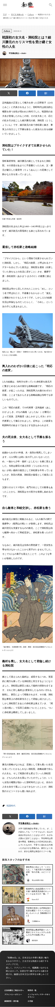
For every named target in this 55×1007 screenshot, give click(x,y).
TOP (5, 14)
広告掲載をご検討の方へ (14, 990)
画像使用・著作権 (11, 1001)
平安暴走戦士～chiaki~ (28, 823)
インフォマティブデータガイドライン (39, 995)
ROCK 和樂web (17, 14)
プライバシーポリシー (13, 994)
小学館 (30, 1001)
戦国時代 (11, 806)
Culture (31, 14)
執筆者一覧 (32, 990)
